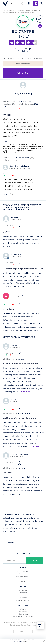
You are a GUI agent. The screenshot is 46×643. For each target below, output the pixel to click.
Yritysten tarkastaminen (23, 579)
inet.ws (21, 468)
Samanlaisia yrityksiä (23, 63)
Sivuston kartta (31, 625)
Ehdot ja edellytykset (35, 622)
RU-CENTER (24, 101)
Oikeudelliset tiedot (10, 622)
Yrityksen (7, 58)
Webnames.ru (24, 413)
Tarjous (23, 625)
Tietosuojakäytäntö (22, 622)
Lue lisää (25, 391)
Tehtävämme (23, 593)
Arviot (16, 58)
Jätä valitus (23, 574)
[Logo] (23, 21)
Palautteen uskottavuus (23, 600)
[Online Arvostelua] (5, 3)
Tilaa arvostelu (23, 611)
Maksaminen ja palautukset (23, 616)
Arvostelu (26, 58)
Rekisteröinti (23, 73)
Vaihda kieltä (23, 631)
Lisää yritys (23, 609)
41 (30, 48)
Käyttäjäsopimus (15, 625)
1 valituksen (23, 51)
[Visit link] (27, 36)
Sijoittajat (23, 598)
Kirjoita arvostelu (23, 571)
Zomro (21, 359)
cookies (25, 641)
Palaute (23, 581)
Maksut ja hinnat (23, 614)
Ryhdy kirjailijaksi (23, 576)
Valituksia (37, 58)
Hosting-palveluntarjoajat (24, 10)
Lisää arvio (35, 3)
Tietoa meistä (23, 590)
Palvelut (23, 595)
